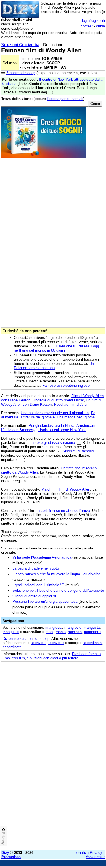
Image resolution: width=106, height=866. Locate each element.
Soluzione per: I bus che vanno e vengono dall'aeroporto (58, 590)
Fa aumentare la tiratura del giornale (48, 415)
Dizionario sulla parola (26, 638)
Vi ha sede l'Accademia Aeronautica (41, 557)
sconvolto (56, 643)
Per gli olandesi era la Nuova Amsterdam (62, 426)
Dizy (5, 852)
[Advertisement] (53, 793)
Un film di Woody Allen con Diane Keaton (51, 402)
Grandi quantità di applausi (34, 596)
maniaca (75, 632)
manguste (11, 632)
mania (61, 632)
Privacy (3, 838)
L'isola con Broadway (18, 430)
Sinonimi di (20, 73)
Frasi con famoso (86, 654)
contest (87, 26)
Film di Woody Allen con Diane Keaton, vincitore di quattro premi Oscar (52, 398)
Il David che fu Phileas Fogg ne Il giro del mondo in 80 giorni (56, 348)
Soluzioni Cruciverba (20, 44)
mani (49, 632)
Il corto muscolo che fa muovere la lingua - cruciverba (56, 574)
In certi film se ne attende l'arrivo (63, 510)
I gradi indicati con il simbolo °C (38, 585)
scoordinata (92, 643)
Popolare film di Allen (71, 404)
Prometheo (11, 857)
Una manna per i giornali (76, 417)
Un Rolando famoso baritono (54, 366)
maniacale (92, 632)
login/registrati (93, 20)
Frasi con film (14, 658)
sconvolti (38, 643)
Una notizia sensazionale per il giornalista (55, 413)
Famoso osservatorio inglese (66, 385)
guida (100, 26)
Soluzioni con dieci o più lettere (52, 658)
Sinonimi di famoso (78, 451)
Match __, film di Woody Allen (65, 489)
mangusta (92, 627)
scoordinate (12, 647)
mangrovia (53, 627)
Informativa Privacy (86, 852)
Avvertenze (95, 857)
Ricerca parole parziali (65, 99)
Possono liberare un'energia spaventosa (44, 601)
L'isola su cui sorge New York (62, 430)
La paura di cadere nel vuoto (35, 568)
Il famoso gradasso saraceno (51, 443)
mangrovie (72, 627)
